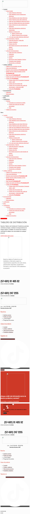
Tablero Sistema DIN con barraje (19, 35)
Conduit (5, 9)
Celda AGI (14, 89)
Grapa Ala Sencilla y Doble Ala (16, 40)
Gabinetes (8, 92)
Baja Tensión (13, 75)
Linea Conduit (9, 11)
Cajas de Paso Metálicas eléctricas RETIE (19, 21)
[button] (15, 112)
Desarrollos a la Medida (15, 63)
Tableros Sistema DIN (14, 31)
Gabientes (11, 54)
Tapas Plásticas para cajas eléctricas (18, 19)
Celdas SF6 (12, 78)
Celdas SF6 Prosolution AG (15, 83)
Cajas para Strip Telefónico (15, 52)
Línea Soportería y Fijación (12, 38)
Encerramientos (7, 90)
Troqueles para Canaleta (15, 61)
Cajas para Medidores (11, 68)
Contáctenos (6, 99)
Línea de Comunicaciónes (12, 51)
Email (4, 406)
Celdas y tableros (7, 64)
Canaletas (11, 56)
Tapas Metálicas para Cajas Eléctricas (18, 18)
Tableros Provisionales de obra (13, 66)
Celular (5, 408)
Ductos (10, 57)
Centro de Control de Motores (17, 76)
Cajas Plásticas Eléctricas (15, 12)
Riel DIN (11, 49)
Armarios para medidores (16, 70)
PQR (10, 108)
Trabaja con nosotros (11, 109)
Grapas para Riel (13, 44)
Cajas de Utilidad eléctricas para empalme (19, 23)
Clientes (8, 101)
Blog (4, 97)
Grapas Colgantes (13, 42)
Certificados (6, 95)
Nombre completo (7, 404)
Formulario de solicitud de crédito (17, 102)
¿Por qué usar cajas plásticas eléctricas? (19, 37)
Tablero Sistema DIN (17, 33)
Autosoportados (10, 94)
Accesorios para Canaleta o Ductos (17, 59)
